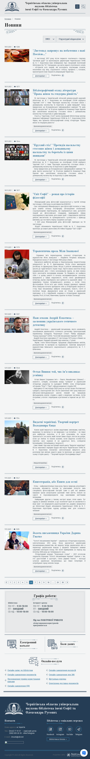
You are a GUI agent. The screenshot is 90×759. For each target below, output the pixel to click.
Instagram (60, 734)
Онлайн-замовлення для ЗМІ (62, 674)
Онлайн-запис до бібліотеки (20, 670)
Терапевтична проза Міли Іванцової (56, 251)
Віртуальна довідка (57, 679)
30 (63, 582)
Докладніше (40, 76)
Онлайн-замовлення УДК (19, 686)
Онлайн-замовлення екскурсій (62, 670)
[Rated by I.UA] (14, 742)
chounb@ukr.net (17, 737)
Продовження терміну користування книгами (24, 680)
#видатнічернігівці (40, 463)
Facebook (50, 734)
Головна (8, 19)
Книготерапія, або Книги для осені (55, 482)
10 (48, 582)
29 (58, 582)
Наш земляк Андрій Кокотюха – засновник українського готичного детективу (55, 322)
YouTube (69, 734)
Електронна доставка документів (64, 683)
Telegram (78, 734)
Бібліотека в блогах (57, 739)
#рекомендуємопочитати (42, 126)
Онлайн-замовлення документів (22, 674)
